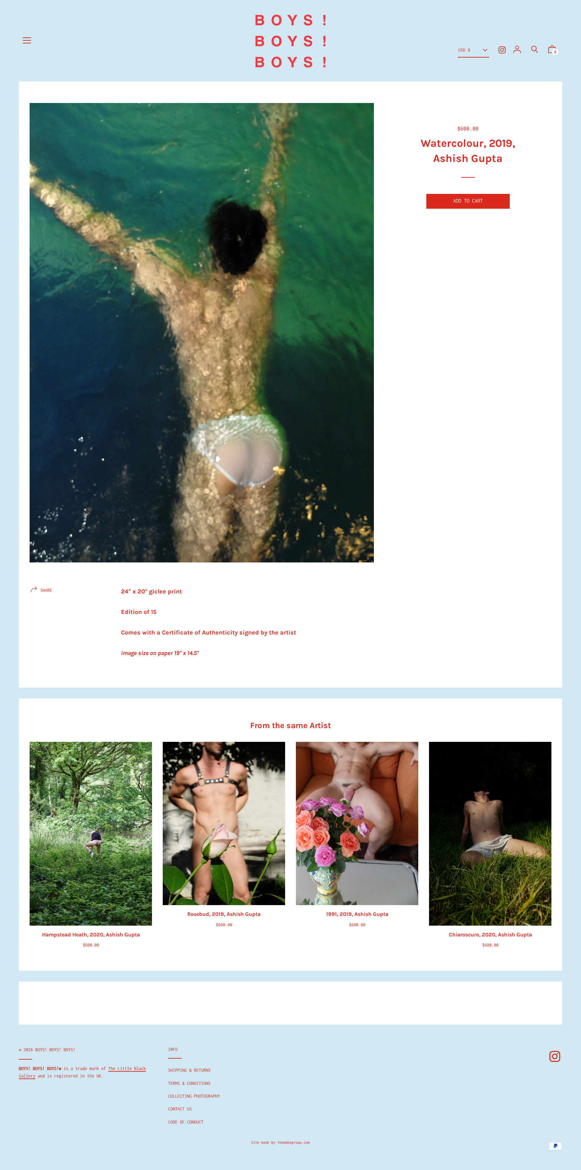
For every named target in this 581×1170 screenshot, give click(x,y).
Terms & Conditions (189, 1083)
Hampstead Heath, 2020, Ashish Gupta (91, 934)
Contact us (180, 1108)
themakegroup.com (293, 1142)
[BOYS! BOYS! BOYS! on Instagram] (502, 50)
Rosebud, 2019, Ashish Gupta (224, 914)
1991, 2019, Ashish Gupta (357, 914)
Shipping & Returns (189, 1070)
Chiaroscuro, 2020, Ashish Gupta (490, 934)
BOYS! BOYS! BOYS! (55, 1049)
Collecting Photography (194, 1096)
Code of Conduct (185, 1122)
